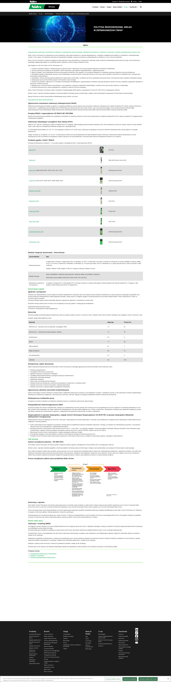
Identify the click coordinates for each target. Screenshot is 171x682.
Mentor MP (32, 150)
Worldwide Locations (124, 1)
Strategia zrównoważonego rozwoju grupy (127, 52)
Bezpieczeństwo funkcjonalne (33, 654)
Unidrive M (32, 170)
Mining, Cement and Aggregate (51, 650)
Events (87, 638)
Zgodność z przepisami (107, 52)
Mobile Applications (123, 645)
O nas (125, 7)
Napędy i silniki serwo (34, 646)
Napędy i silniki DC (33, 648)
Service (65, 642)
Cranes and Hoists (48, 634)
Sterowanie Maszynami (35, 634)
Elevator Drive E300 (34, 191)
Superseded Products (34, 663)
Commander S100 (34, 242)
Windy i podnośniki (48, 636)
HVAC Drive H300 (34, 221)
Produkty (95, 7)
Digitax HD (32, 160)
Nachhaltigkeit (49, 14)
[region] (85, 679)
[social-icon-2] (136, 633)
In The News (89, 641)
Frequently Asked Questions (105, 643)
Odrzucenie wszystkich (129, 679)
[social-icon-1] (136, 629)
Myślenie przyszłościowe (89, 645)
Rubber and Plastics (49, 665)
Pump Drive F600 (34, 211)
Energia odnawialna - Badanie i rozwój (51, 662)
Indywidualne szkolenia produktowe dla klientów (72, 645)
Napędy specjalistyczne (35, 640)
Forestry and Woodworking (50, 640)
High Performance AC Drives (34, 642)
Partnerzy (100, 646)
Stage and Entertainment (50, 638)
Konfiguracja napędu (68, 636)
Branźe (102, 7)
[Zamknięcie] (168, 679)
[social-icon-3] (136, 636)
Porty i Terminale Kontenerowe (51, 657)
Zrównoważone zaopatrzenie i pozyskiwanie (43, 553)
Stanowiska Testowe (49, 667)
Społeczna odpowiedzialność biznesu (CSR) (105, 637)
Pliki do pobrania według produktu (125, 647)
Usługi (109, 7)
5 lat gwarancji (66, 634)
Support (65, 648)
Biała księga (88, 649)
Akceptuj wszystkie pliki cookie (148, 679)
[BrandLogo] (44, 6)
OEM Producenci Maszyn (50, 653)
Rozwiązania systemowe (32, 660)
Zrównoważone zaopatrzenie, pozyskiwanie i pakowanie (44, 52)
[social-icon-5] (136, 642)
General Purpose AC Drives (34, 637)
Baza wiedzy (66, 640)
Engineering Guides (123, 640)
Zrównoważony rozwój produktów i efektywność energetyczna (80, 52)
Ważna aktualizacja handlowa (123, 657)
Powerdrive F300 (34, 201)
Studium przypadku (123, 636)
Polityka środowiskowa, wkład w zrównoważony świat (72, 14)
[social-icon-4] (136, 639)
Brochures (121, 634)
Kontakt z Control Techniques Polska (105, 640)
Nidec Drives (33, 14)
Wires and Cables (48, 671)
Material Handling (48, 646)
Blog (87, 636)
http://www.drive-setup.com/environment (40, 99)
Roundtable (88, 643)
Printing (46, 659)
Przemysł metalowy (49, 648)
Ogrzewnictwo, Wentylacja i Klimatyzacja (51, 643)
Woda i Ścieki (47, 669)
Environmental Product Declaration (124, 653)
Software (31, 657)
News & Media (117, 7)
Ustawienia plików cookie (112, 679)
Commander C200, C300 (36, 232)
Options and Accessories (32, 650)
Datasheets (121, 638)
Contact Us (115, 1)
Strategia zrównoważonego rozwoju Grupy (42, 557)
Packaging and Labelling (50, 655)
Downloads (133, 7)
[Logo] (33, 1)
